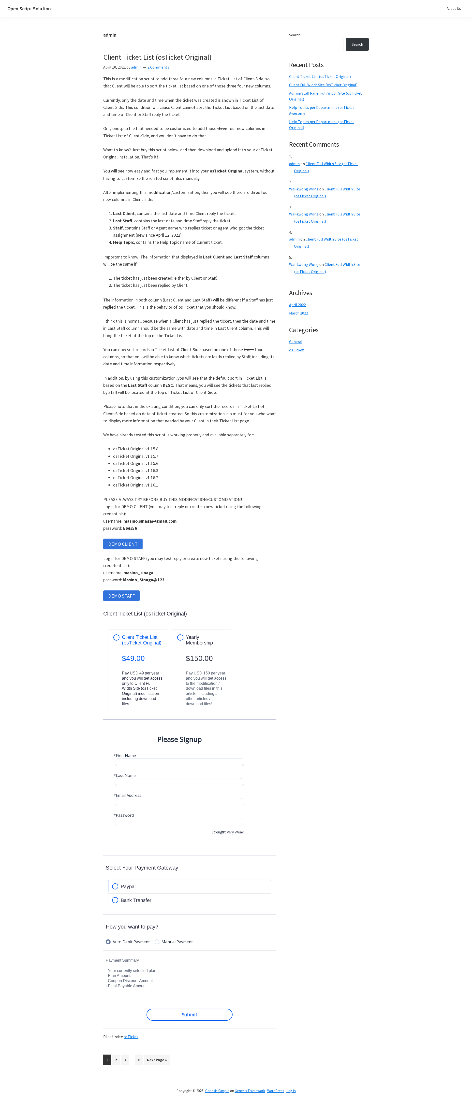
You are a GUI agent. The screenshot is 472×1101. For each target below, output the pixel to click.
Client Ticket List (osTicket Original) (157, 57)
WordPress (275, 1090)
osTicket (131, 1036)
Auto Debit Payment (131, 941)
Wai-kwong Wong (304, 188)
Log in (291, 1090)
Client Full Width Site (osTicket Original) (323, 84)
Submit (189, 1014)
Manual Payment (177, 941)
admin (294, 163)
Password (125, 815)
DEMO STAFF (121, 596)
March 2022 (298, 313)
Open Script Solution (29, 8)
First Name (126, 755)
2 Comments (158, 67)
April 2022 (297, 304)
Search (294, 34)
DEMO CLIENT (123, 544)
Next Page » (157, 1061)
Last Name (126, 775)
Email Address (128, 795)
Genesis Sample (217, 1090)
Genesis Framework (250, 1090)
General (295, 341)
